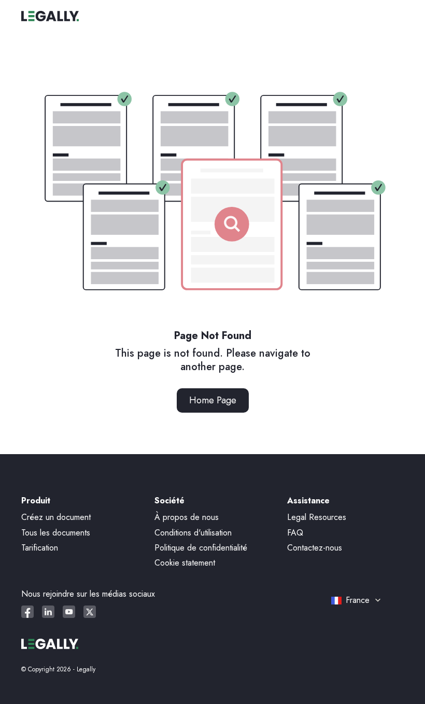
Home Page (212, 400)
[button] (363, 600)
